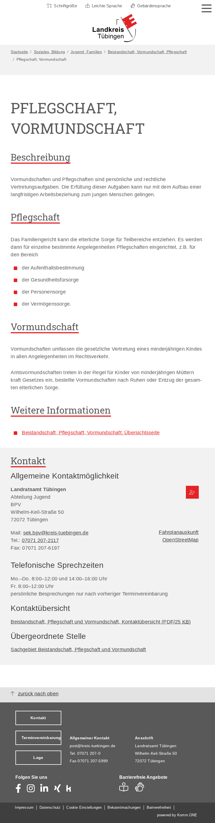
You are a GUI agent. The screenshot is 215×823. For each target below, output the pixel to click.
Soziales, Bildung (49, 52)
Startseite (19, 52)
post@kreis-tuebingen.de (93, 746)
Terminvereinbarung (41, 737)
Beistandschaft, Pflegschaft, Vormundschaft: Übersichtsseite (91, 432)
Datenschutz (49, 807)
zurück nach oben (38, 694)
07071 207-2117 (40, 540)
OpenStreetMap (180, 540)
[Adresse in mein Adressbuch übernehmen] (192, 492)
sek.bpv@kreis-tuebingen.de (55, 533)
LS (125, 788)
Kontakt (38, 718)
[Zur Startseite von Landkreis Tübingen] (106, 28)
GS (142, 788)
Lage (38, 757)
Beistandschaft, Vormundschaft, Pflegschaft (147, 52)
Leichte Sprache (107, 5)
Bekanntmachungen (124, 807)
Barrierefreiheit (159, 807)
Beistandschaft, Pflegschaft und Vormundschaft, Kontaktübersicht (101, 622)
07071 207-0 (89, 753)
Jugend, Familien (86, 52)
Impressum (24, 807)
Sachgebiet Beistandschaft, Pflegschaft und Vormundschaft (78, 649)
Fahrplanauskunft (178, 532)
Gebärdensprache (154, 5)
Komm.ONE (187, 815)
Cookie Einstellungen (84, 807)
